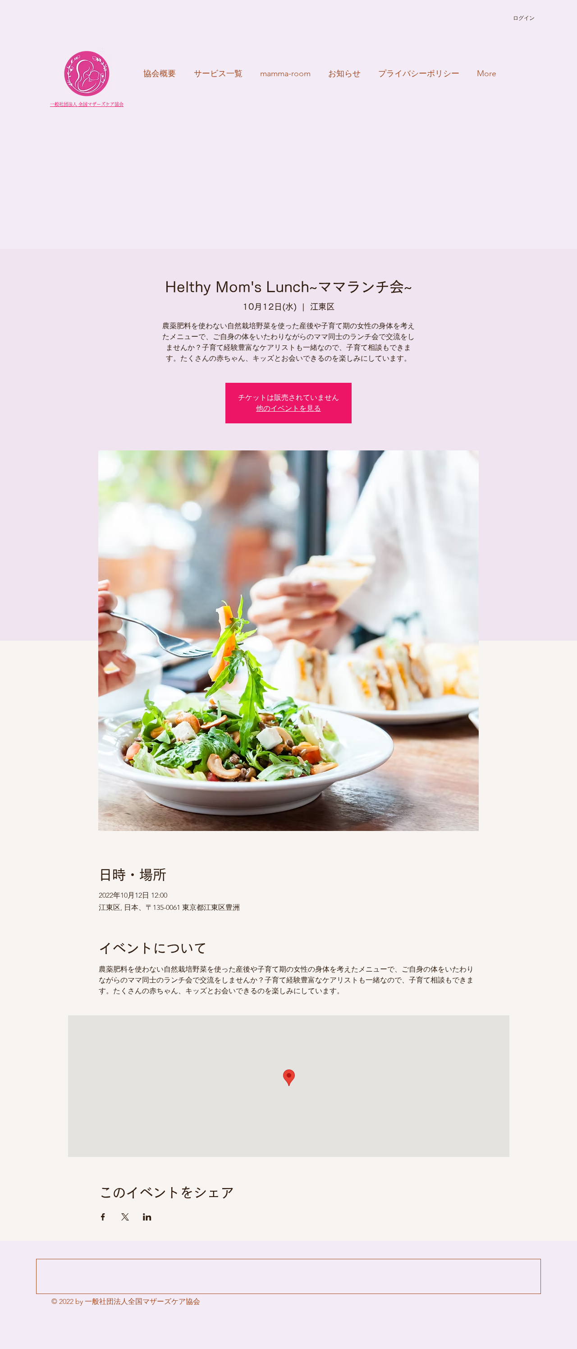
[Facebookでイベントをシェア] (103, 1217)
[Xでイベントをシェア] (125, 1217)
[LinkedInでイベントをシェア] (147, 1217)
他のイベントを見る (288, 408)
